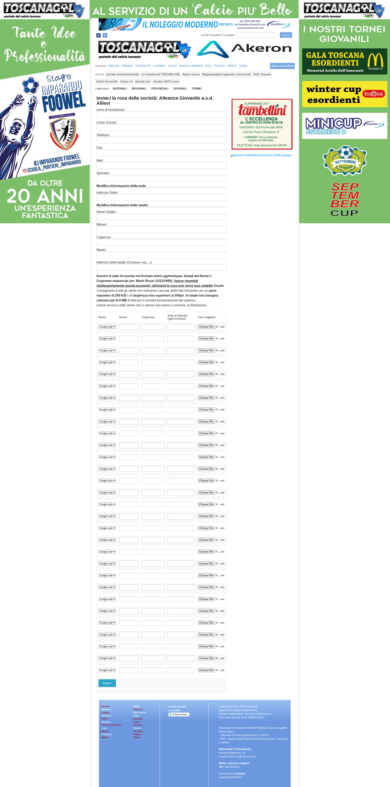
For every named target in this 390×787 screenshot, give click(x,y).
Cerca (286, 35)
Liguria (104, 731)
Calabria (105, 712)
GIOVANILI (180, 88)
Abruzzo (105, 706)
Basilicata (106, 709)
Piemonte (138, 709)
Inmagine (240, 773)
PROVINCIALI (159, 88)
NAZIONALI (120, 88)
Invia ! (107, 683)
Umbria (136, 734)
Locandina (174, 710)
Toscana (137, 725)
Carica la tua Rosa (282, 65)
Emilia (104, 719)
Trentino (137, 728)
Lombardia (106, 734)
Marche (105, 737)
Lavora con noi (176, 706)
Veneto (136, 737)
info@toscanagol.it (238, 763)
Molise (136, 706)
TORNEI (197, 88)
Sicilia (136, 722)
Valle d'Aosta (139, 712)
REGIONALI (139, 88)
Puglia (136, 716)
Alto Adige (138, 731)
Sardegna (138, 719)
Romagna (106, 722)
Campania (106, 716)
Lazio (104, 728)
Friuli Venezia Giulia (111, 725)
